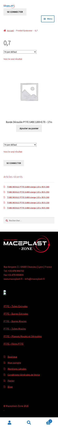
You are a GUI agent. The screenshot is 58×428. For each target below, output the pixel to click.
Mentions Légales (17, 368)
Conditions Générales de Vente (24, 374)
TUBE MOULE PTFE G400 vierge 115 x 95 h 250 (28, 192)
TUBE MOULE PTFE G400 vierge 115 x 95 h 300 (28, 186)
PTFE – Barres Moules (15, 321)
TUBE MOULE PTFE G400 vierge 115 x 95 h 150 (28, 202)
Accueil (10, 30)
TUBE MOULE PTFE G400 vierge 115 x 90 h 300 (28, 207)
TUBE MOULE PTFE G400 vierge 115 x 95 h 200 (28, 197)
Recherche (29, 422)
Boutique (12, 356)
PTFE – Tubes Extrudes (16, 306)
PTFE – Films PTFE (14, 343)
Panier (11, 380)
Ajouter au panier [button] (29, 128)
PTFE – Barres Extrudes (16, 313)
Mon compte (14, 362)
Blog (10, 386)
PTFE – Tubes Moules (15, 328)
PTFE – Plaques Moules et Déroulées (23, 336)
